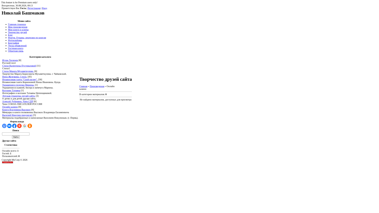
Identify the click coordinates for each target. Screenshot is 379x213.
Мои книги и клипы (18, 29)
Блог (10, 35)
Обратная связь (15, 51)
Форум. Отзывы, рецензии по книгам (27, 37)
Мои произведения (17, 27)
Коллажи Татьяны (11, 90)
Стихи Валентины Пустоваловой (19, 65)
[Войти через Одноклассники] (30, 126)
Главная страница (17, 24)
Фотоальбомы (15, 40)
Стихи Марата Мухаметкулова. (18, 71)
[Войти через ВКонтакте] (9, 126)
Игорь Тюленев (10, 60)
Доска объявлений (17, 45)
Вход (44, 8)
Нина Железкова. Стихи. (14, 76)
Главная (83, 86)
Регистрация (34, 8)
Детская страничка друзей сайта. (18, 96)
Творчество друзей (17, 32)
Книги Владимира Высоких (16, 109)
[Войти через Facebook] (14, 126)
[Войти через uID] (4, 126)
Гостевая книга (15, 48)
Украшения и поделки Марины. (18, 85)
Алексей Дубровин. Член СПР (17, 101)
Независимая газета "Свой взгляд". (20, 79)
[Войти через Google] (24, 126)
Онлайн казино (10, 107)
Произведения (97, 86)
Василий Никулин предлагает (17, 115)
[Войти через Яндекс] (19, 126)
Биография (13, 43)
